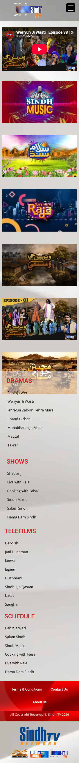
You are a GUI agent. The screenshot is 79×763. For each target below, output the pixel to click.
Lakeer (10, 595)
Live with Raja (18, 482)
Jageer (10, 569)
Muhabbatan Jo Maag (25, 427)
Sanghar (12, 604)
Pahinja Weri (17, 392)
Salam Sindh (17, 508)
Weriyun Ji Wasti (20, 401)
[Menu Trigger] (70, 7)
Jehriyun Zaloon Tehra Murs (30, 410)
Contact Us (59, 689)
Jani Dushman (16, 551)
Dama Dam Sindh (21, 517)
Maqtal (13, 436)
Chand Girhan (19, 419)
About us (39, 702)
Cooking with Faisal (23, 490)
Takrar (12, 445)
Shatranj (14, 473)
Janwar (10, 560)
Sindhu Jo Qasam (19, 586)
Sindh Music (17, 499)
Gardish (11, 543)
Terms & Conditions (26, 689)
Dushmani (13, 578)
